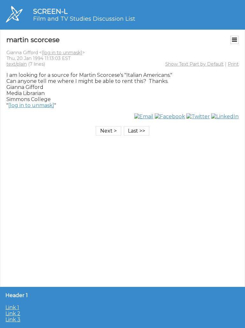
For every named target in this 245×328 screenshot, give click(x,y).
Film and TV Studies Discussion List (84, 18)
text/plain (16, 64)
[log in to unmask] (62, 52)
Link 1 (12, 307)
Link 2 (12, 313)
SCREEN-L (50, 11)
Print (233, 64)
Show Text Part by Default (194, 64)
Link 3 (12, 320)
